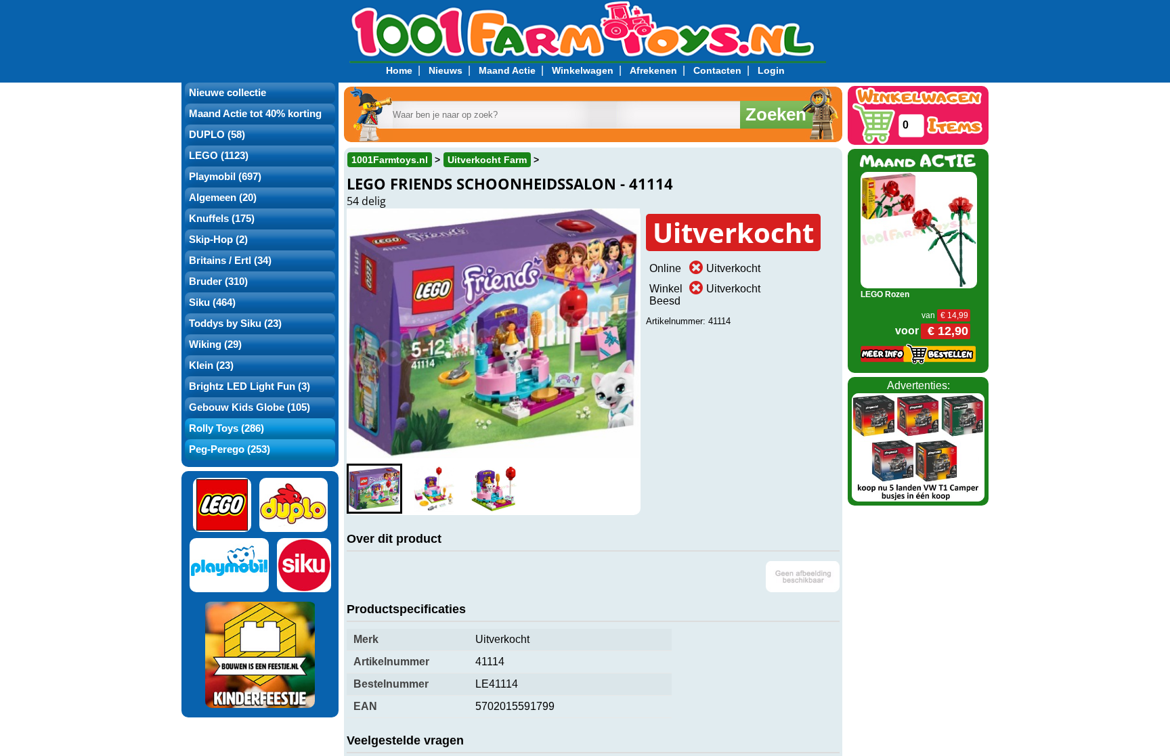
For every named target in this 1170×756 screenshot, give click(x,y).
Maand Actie (507, 70)
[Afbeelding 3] (493, 489)
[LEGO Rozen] (919, 229)
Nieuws (445, 70)
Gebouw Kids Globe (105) (249, 407)
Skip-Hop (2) (218, 239)
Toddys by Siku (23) (235, 323)
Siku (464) (212, 302)
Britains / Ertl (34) (230, 260)
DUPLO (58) (217, 134)
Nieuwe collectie (227, 92)
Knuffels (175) (222, 218)
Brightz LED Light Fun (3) (249, 386)
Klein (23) (211, 365)
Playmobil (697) (225, 176)
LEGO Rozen (885, 294)
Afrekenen (653, 70)
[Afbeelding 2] (434, 489)
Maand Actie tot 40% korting (255, 113)
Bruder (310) (218, 281)
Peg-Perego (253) (229, 449)
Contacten (717, 70)
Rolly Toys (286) (226, 428)
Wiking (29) (215, 344)
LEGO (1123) (218, 155)
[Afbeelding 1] (374, 489)
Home (399, 70)
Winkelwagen (582, 70)
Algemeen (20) (223, 197)
